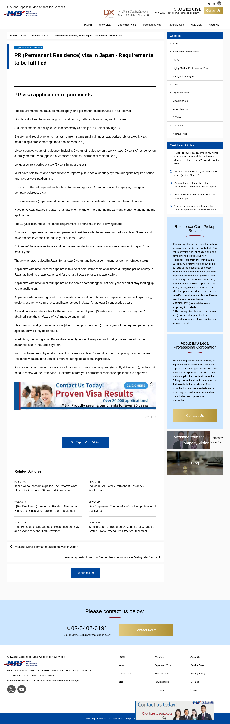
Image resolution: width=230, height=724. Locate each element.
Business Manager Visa (185, 51)
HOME (88, 24)
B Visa (176, 43)
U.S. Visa (196, 24)
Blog (121, 682)
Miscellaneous (180, 101)
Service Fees (197, 665)
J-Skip (175, 84)
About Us (214, 24)
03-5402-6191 (188, 9)
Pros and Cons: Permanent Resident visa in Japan (46, 546)
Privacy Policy (197, 673)
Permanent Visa (152, 24)
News (121, 665)
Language (209, 3)
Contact (194, 690)
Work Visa (105, 24)
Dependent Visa (127, 24)
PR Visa (38, 48)
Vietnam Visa (179, 133)
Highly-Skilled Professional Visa (190, 68)
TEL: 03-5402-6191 (18, 675)
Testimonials (125, 673)
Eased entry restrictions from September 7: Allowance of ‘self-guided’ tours (109, 557)
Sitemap (194, 682)
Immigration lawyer (183, 76)
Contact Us (213, 10)
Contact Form (146, 630)
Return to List (85, 573)
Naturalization (176, 24)
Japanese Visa (23, 48)
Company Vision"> (198, 440)
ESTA (175, 60)
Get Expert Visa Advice (85, 442)
